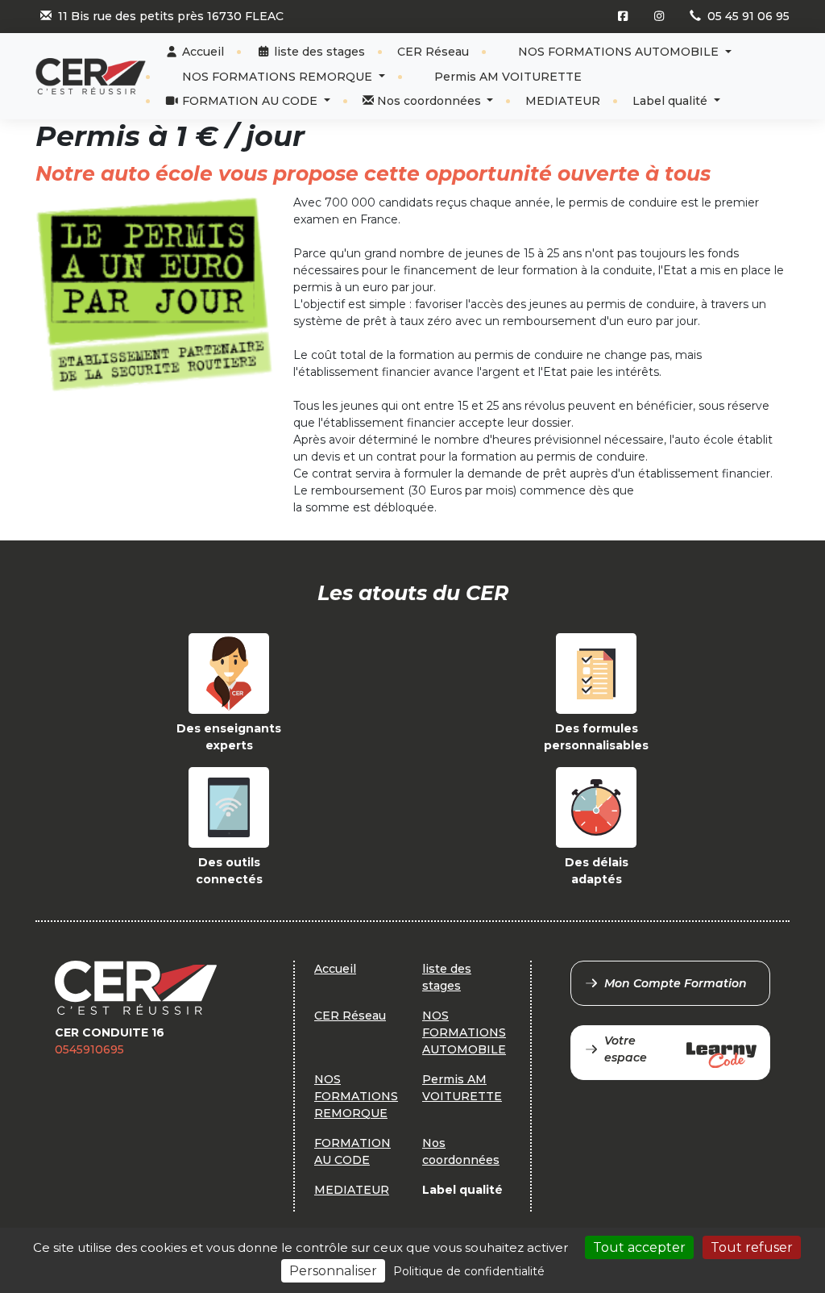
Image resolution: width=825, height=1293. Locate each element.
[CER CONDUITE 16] (90, 76)
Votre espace (625, 1049)
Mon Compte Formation (675, 983)
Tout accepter (639, 1247)
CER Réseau (433, 51)
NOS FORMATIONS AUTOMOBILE (618, 51)
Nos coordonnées (429, 101)
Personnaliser (333, 1270)
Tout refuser (752, 1247)
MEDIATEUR (562, 101)
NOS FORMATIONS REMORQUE (277, 76)
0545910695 (89, 1049)
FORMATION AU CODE (250, 101)
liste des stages (318, 51)
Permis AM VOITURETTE (506, 76)
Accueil (201, 51)
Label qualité (671, 101)
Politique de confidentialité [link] (469, 1271)
